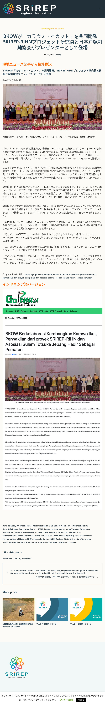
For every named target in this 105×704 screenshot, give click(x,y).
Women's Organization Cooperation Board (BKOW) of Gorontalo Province (42, 542)
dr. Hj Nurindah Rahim (78, 526)
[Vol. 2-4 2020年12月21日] (86, 609)
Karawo (18, 532)
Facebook (7, 558)
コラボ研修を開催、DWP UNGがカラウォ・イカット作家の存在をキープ (65, 576)
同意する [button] (80, 700)
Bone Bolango (9, 526)
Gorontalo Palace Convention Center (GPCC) (23, 529)
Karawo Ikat (28, 532)
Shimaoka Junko (40, 539)
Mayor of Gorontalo (58, 532)
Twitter (17, 558)
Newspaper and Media (52, 28)
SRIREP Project (56, 539)
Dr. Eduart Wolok (58, 526)
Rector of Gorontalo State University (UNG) (54, 536)
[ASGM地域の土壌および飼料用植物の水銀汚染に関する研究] (18, 609)
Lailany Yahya (41, 532)
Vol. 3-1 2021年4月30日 (46, 624)
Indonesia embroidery (54, 529)
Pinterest (26, 558)
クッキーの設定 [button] (66, 700)
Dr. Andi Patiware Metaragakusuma (33, 526)
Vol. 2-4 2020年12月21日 (80, 624)
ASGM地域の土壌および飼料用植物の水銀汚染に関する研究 (18, 625)
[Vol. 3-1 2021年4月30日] (52, 609)
